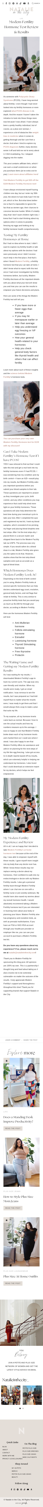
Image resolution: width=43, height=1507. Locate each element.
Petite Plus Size (29, 1448)
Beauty (15, 1477)
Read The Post (13, 1128)
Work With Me (8, 1456)
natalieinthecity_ (15, 1380)
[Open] (10, 1395)
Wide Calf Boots (30, 1457)
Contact (6, 1453)
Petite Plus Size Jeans (21, 1474)
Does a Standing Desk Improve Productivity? (18, 1119)
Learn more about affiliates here (23, 174)
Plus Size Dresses (31, 1451)
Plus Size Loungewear (15, 1271)
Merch (15, 1471)
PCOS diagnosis (11, 147)
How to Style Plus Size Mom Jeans (18, 1199)
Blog (5, 1447)
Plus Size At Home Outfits (20, 1276)
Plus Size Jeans (12, 1191)
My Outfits (16, 1468)
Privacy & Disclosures (12, 1459)
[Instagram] (18, 1403)
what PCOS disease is (22, 111)
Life (21, 18)
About (5, 1450)
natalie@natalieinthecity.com (22, 953)
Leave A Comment (12, 1040)
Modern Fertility (22, 261)
